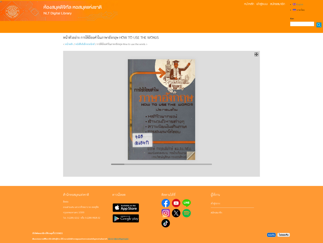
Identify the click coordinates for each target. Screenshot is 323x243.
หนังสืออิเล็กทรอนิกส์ (85, 44)
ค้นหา (292, 18)
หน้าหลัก (69, 44)
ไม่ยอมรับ (283, 235)
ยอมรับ (271, 235)
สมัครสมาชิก (216, 212)
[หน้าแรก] (59, 11)
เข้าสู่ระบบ (215, 203)
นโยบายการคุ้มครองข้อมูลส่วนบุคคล (118, 239)
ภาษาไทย (300, 10)
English (299, 4)
